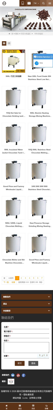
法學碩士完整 (35, 398)
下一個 (5, 282)
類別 (17, 34)
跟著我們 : (6, 375)
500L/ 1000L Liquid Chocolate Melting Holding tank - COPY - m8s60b (13, 225)
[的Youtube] (18, 375)
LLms (25, 398)
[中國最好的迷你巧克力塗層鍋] (26, 19)
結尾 (13, 282)
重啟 (33, 363)
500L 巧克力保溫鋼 (13, 76)
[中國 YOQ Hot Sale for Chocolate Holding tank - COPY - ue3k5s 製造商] (13, 97)
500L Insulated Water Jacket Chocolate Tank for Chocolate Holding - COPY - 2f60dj (13, 151)
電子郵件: (8, 331)
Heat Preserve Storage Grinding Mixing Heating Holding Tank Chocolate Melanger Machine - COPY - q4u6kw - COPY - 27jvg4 (39, 225)
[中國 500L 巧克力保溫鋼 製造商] (13, 61)
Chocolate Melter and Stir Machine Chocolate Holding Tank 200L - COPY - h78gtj (13, 261)
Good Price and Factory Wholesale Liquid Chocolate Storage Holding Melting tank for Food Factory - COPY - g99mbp (39, 261)
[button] (19, 29)
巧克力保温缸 (26, 34)
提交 (20, 363)
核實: (6, 356)
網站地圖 (17, 398)
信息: (6, 340)
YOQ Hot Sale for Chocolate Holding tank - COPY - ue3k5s (14, 115)
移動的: (7, 336)
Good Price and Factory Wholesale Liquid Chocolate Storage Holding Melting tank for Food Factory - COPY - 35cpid (13, 188)
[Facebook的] (23, 375)
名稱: (6, 327)
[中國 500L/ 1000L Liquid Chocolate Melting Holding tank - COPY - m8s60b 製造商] (13, 207)
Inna (41, 63)
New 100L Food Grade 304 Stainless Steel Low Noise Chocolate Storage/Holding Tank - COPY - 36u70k (39, 78)
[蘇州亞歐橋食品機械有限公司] (4, 3)
